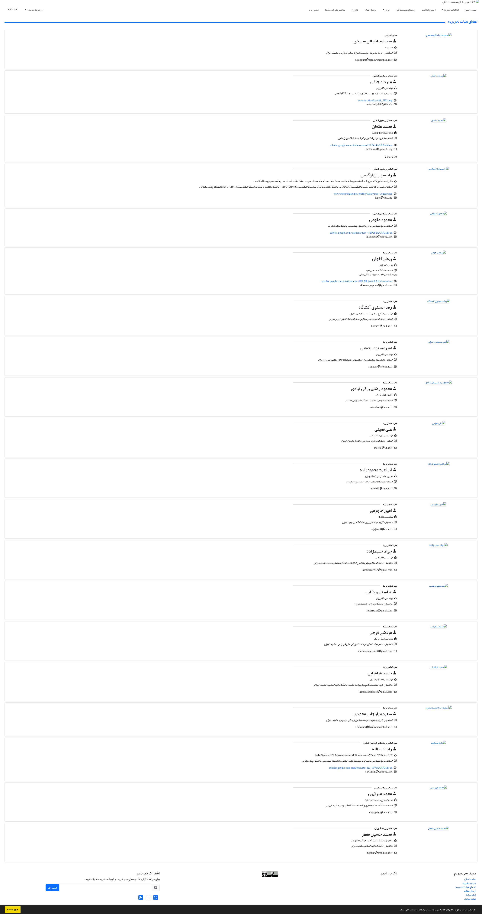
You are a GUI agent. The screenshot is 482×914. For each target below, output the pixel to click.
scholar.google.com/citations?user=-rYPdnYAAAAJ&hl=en (361, 232)
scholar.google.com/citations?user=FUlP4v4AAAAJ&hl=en (361, 145)
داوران (355, 9)
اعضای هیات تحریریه (465, 887)
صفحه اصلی (471, 9)
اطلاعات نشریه (451, 9)
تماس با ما (314, 9)
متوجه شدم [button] (12, 909)
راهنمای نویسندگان (405, 9)
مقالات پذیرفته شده (335, 9)
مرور (387, 9)
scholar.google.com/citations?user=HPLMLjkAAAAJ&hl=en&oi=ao (357, 281)
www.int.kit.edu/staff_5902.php (375, 100)
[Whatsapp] (156, 898)
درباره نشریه (469, 883)
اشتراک (52, 887)
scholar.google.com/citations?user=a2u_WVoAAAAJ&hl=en (360, 767)
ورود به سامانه (34, 9)
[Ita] (148, 898)
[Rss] (141, 898)
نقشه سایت (470, 898)
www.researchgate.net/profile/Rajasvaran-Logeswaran (363, 193)
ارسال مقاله (370, 9)
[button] (399, 910)
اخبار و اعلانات (428, 9)
